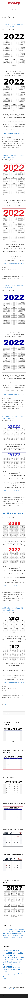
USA (8, 147)
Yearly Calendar (14, 147)
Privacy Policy (12, 989)
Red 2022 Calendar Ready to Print (13, 514)
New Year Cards (20, 974)
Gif (16, 969)
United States (19, 145)
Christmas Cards (7, 969)
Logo (14, 974)
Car (13, 967)
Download (16, 141)
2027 (17, 964)
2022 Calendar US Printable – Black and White (13, 26)
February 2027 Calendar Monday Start (13, 933)
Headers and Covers (13, 972)
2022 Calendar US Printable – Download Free (13, 287)
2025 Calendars (8, 962)
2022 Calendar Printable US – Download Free (13, 417)
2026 (15, 962)
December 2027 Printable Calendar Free (13, 937)
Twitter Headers (11, 976)
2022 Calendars (8, 137)
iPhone (11, 974)
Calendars (10, 141)
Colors (14, 969)
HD (8, 143)
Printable (12, 145)
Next (9, 704)
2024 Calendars (17, 960)
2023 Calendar (7, 960)
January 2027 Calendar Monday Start (13, 935)
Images (8, 974)
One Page (18, 143)
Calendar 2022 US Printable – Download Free (13, 156)
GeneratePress (21, 996)
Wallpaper (7, 978)
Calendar (17, 139)
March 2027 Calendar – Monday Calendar (14, 931)
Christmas (17, 967)
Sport (4, 976)
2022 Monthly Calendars (17, 957)
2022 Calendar (11, 139)
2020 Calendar (7, 951)
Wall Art (19, 976)
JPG (14, 143)
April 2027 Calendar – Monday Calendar (13, 929)
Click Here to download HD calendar (14, 133)
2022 (5, 139)
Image (11, 143)
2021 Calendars (14, 953)
